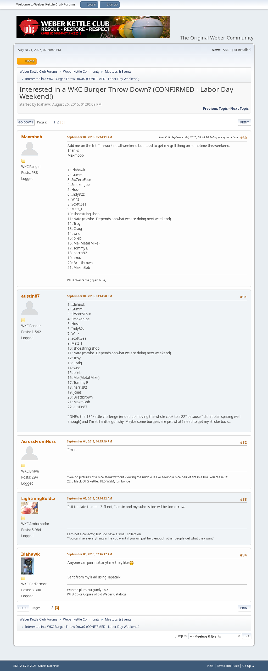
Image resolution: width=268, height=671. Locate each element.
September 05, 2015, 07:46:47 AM (89, 554)
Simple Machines (48, 665)
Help (210, 666)
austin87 (30, 296)
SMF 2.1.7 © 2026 (24, 665)
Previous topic (215, 108)
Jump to (181, 636)
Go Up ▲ (248, 666)
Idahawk (30, 554)
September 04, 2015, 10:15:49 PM (89, 441)
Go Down (25, 122)
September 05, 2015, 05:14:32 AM (89, 498)
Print (244, 122)
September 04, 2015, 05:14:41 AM (89, 137)
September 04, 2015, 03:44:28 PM (89, 296)
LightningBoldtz (38, 498)
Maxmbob (31, 137)
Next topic (239, 108)
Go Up (22, 608)
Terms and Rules (228, 666)
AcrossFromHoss (38, 441)
